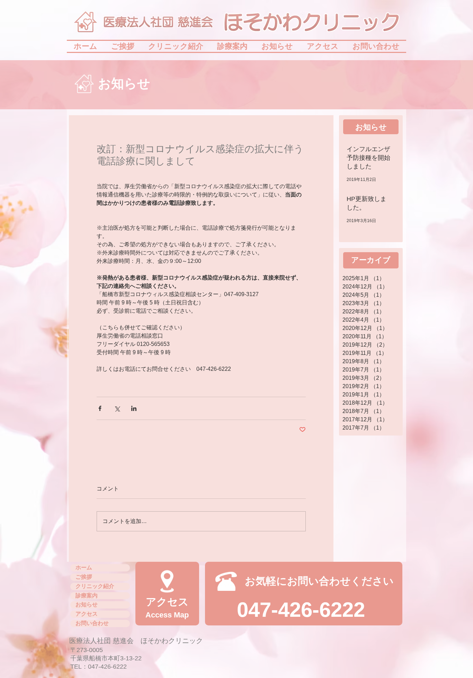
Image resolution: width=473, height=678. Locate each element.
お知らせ (86, 604)
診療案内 (86, 595)
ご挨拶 (83, 577)
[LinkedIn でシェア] (134, 408)
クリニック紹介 (94, 586)
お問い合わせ (92, 623)
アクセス (86, 614)
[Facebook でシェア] (100, 408)
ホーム (83, 567)
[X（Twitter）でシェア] (117, 408)
